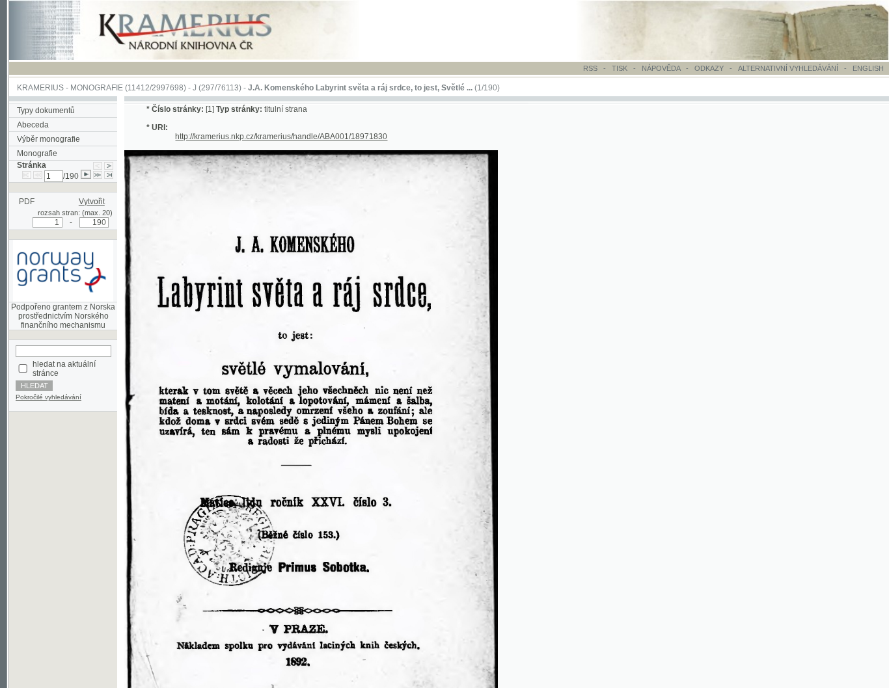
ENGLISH (868, 68)
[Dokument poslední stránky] (108, 176)
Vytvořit (92, 201)
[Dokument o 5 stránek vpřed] (97, 176)
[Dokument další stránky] (108, 165)
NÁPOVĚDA (661, 68)
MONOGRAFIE (96, 87)
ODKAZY (709, 68)
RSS (590, 68)
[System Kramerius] (199, 57)
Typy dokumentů (46, 110)
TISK (620, 68)
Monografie (37, 153)
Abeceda (33, 124)
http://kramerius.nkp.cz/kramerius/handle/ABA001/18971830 (281, 136)
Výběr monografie (48, 139)
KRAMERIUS (40, 87)
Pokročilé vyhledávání (48, 397)
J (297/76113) (217, 87)
